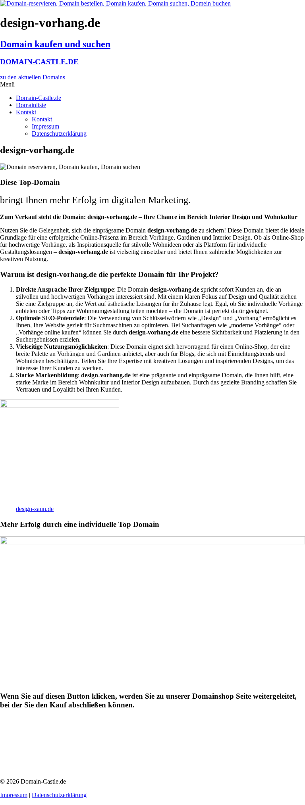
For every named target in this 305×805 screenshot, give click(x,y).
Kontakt (26, 112)
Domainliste (31, 105)
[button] (152, 84)
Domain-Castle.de (38, 97)
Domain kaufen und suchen (55, 44)
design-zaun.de (35, 508)
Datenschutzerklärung (59, 133)
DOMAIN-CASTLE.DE (39, 62)
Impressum (45, 126)
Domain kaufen (38, 740)
